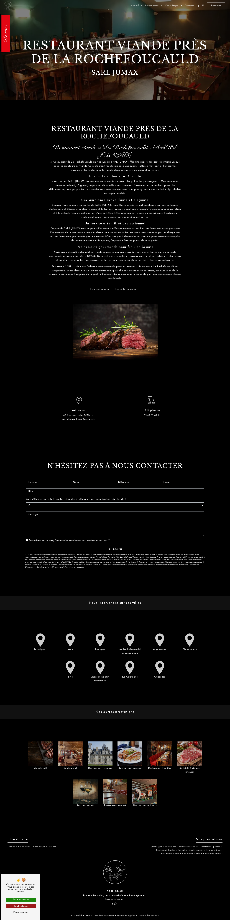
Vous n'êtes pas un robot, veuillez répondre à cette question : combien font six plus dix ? (76, 499)
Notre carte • (25, 847)
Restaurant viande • (191, 853)
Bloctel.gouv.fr (30, 567)
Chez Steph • (40, 847)
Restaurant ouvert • (170, 853)
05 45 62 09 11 (152, 415)
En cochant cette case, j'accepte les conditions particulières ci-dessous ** (69, 540)
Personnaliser (20, 912)
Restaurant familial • (166, 850)
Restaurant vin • (213, 850)
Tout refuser (21, 906)
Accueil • (12, 847)
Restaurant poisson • (211, 847)
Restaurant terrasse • (189, 847)
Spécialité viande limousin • (191, 850)
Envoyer (117, 549)
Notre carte (151, 6)
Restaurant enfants (212, 853)
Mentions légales (126, 916)
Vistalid (78, 916)
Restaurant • (171, 847)
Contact (189, 6)
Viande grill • (157, 847)
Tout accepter (21, 900)
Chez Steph (171, 6)
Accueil (135, 6)
